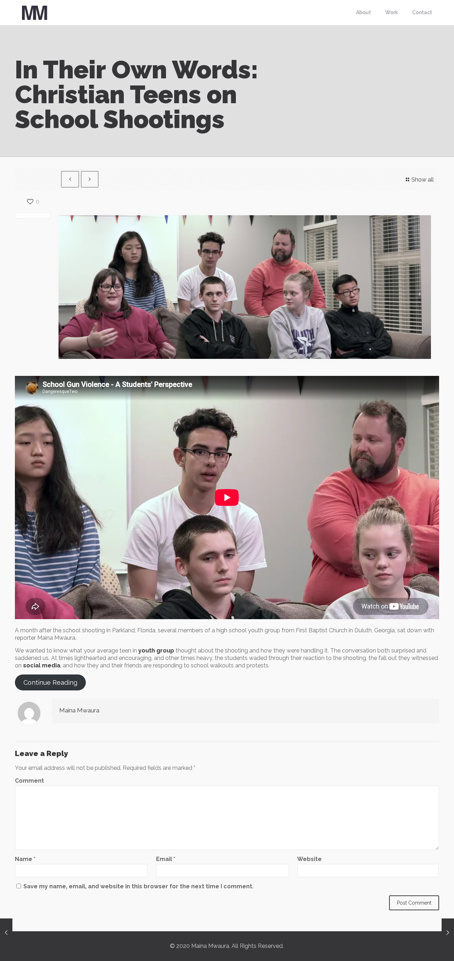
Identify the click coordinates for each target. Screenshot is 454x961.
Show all (422, 179)
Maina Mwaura (79, 710)
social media (41, 665)
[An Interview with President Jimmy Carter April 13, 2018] (448, 932)
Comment (29, 780)
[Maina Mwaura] (34, 12)
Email (165, 859)
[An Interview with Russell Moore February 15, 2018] (6, 932)
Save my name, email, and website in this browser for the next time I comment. (138, 886)
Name (25, 859)
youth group (156, 650)
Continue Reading (50, 682)
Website (309, 859)
